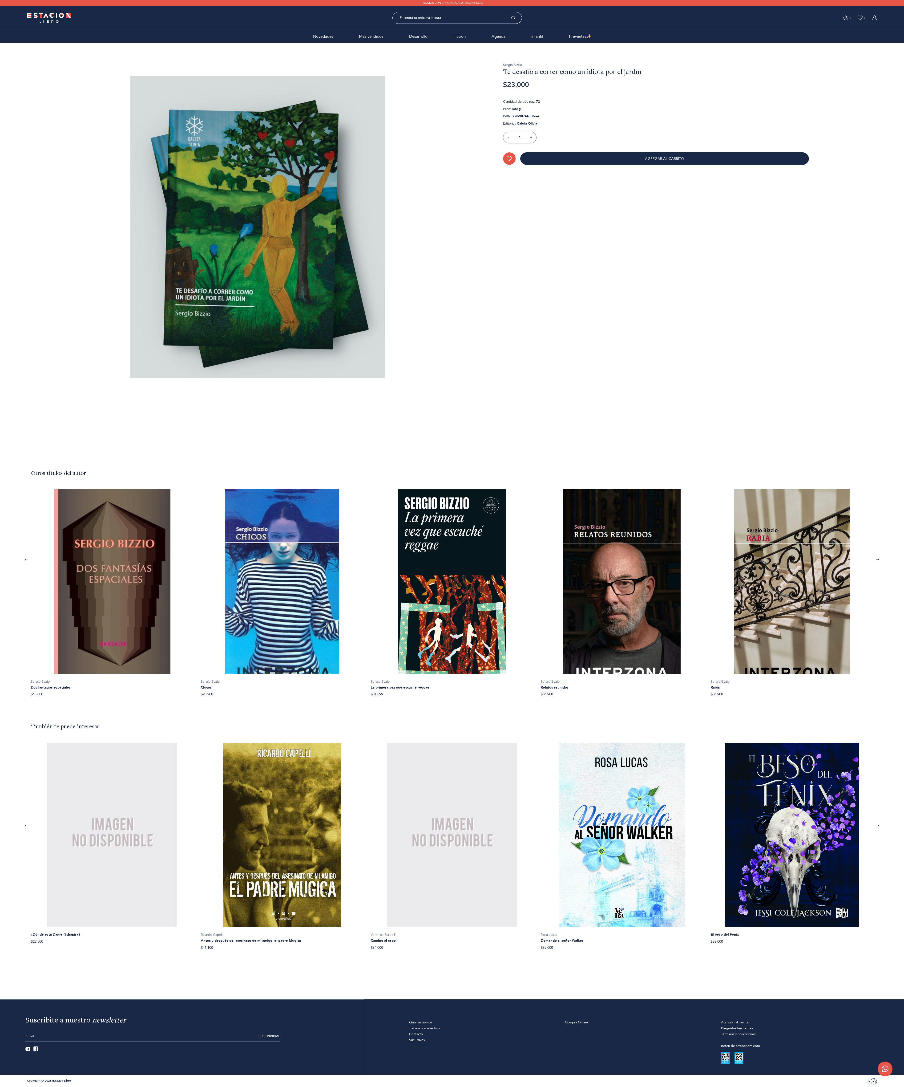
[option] (112, 590)
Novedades (323, 36)
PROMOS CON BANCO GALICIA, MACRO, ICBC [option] (452, 3)
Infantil (537, 36)
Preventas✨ (580, 36)
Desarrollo (418, 36)
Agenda (498, 36)
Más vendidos (371, 36)
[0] (845, 17)
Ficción (459, 36)
